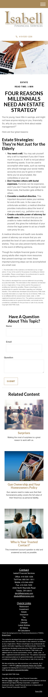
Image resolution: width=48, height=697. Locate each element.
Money (24, 619)
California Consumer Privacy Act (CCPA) (28, 665)
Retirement (24, 606)
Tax (24, 617)
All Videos (24, 627)
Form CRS (38, 691)
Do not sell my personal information (17, 670)
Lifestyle (24, 622)
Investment (24, 609)
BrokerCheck (6, 635)
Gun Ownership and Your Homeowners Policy (24, 486)
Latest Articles (24, 625)
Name (9, 326)
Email (9, 341)
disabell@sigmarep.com (24, 596)
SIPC (17, 680)
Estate (24, 611)
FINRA (10, 680)
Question (8, 357)
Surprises (24, 433)
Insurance (24, 614)
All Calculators (24, 630)
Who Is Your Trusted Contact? (24, 543)
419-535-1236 (25, 36)
